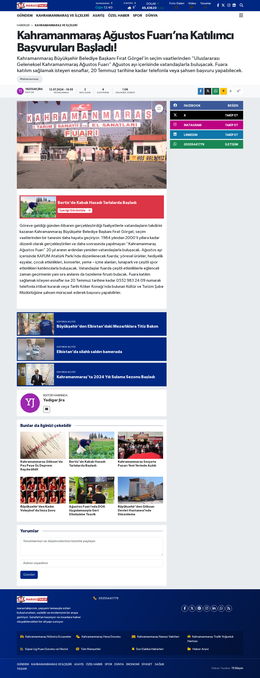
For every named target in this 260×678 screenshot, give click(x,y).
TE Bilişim (237, 668)
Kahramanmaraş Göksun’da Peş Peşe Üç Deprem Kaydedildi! (41, 465)
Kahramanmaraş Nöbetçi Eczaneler (48, 636)
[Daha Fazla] (223, 91)
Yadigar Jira (54, 400)
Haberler (23, 25)
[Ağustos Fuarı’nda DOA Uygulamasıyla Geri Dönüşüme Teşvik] (91, 490)
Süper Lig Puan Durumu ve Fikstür (46, 649)
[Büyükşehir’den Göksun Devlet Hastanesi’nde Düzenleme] (140, 490)
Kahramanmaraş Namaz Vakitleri (158, 636)
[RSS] (228, 608)
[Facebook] (184, 608)
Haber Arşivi (201, 649)
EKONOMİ (132, 664)
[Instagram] (206, 608)
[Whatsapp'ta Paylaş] (215, 91)
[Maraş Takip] (32, 5)
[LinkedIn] (214, 608)
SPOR (137, 15)
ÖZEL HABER (118, 15)
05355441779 (108, 598)
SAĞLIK (159, 664)
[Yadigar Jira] (30, 403)
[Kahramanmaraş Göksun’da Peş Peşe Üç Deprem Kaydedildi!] (43, 445)
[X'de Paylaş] (207, 91)
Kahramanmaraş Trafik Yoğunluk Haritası (210, 639)
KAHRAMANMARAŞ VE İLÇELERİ (62, 15)
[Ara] (241, 5)
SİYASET (147, 664)
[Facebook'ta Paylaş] (201, 91)
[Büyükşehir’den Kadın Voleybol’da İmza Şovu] (43, 490)
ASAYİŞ (98, 15)
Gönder (29, 574)
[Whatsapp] (221, 608)
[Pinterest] (199, 608)
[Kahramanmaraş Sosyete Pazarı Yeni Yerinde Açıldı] (140, 445)
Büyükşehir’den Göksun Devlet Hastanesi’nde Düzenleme (136, 510)
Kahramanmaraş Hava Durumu (101, 636)
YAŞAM (22, 668)
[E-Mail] (46, 409)
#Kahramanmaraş (29, 79)
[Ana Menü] (241, 15)
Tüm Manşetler (91, 649)
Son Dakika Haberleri (150, 649)
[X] (192, 608)
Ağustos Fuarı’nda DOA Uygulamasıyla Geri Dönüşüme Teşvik (87, 510)
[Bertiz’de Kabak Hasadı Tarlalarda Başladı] (91, 445)
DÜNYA (152, 15)
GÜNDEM (25, 15)
